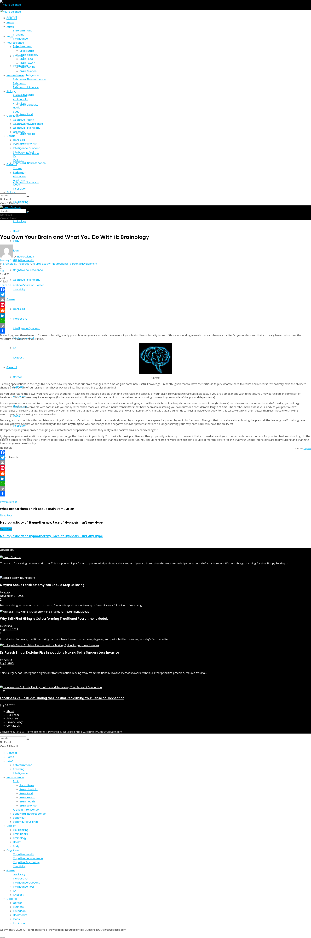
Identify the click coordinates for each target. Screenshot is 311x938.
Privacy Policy (14, 722)
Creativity (19, 289)
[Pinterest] (155, 305)
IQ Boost (18, 357)
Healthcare (20, 180)
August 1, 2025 (9, 629)
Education (19, 176)
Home (10, 22)
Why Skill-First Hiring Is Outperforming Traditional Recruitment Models (54, 618)
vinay (7, 592)
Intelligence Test (23, 338)
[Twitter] (155, 294)
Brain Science (28, 143)
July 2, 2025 (7, 663)
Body (16, 112)
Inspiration (19, 426)
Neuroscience (15, 43)
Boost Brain (26, 51)
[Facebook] (155, 289)
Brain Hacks (20, 99)
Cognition (12, 116)
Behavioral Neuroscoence (29, 163)
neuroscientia (25, 256)
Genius (10, 299)
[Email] (155, 299)
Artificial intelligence (26, 75)
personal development (83, 263)
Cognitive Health (23, 260)
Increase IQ (20, 319)
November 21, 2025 (12, 595)
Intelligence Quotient (26, 328)
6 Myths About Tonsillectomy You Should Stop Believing (42, 585)
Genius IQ (19, 309)
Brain (16, 47)
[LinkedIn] (155, 315)
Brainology (19, 221)
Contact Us (13, 725)
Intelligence (20, 39)
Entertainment (22, 46)
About (10, 711)
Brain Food (26, 114)
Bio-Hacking (20, 202)
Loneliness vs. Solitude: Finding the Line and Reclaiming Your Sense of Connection (62, 698)
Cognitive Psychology (26, 280)
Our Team (12, 715)
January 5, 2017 (9, 260)
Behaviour (19, 83)
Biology (11, 192)
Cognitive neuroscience (28, 270)
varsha (8, 626)
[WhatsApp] (155, 320)
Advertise (12, 718)
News (9, 26)
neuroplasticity (41, 263)
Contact (11, 18)
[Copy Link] (155, 325)
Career (17, 377)
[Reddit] (155, 310)
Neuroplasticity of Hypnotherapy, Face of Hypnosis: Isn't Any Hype (51, 536)
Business (18, 172)
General (11, 367)
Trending (18, 56)
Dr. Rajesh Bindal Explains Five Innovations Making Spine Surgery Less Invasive (59, 652)
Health (17, 231)
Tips (2, 691)
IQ (14, 348)
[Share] (155, 331)
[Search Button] (28, 196)
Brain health (27, 134)
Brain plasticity (28, 105)
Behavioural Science (26, 87)
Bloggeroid (307, 449)
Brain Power (27, 63)
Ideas (16, 416)
